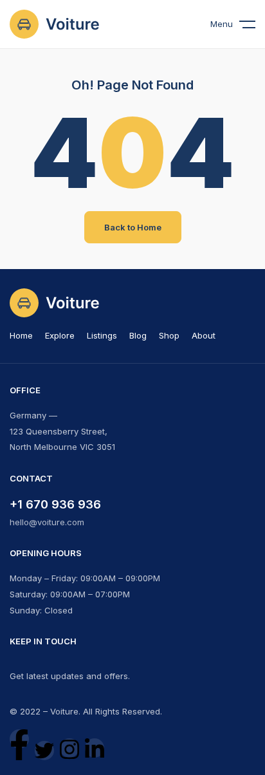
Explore (60, 335)
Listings (102, 335)
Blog (138, 335)
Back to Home (132, 227)
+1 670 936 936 (55, 504)
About (203, 335)
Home (21, 335)
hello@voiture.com (47, 522)
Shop (169, 335)
